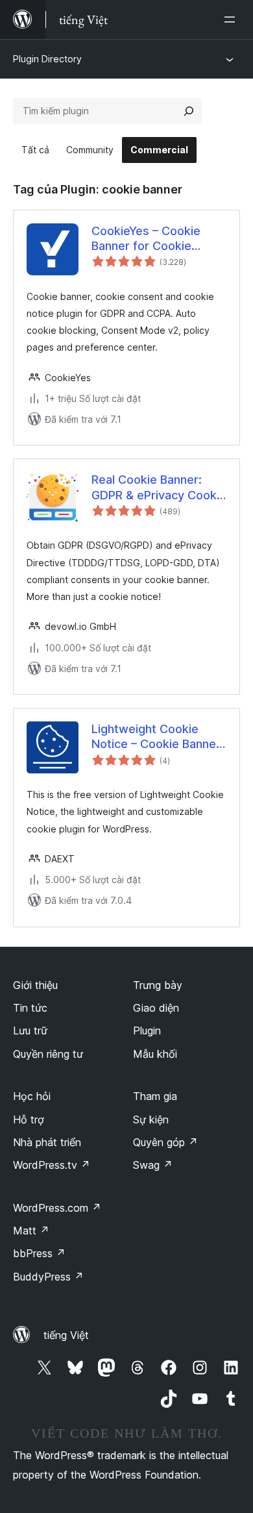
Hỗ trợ (28, 1119)
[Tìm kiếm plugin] (189, 111)
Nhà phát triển (47, 1142)
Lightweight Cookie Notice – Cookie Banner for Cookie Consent (156, 737)
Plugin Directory (47, 58)
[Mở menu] (232, 19)
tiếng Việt (66, 1335)
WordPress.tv (51, 1164)
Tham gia (155, 1096)
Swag (153, 1164)
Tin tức (30, 1007)
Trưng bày (157, 985)
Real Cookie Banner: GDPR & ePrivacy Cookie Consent (158, 488)
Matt (31, 1230)
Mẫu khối (155, 1053)
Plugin (147, 1030)
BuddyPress (48, 1276)
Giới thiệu (35, 985)
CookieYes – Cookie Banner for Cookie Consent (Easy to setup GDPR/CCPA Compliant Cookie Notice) (156, 239)
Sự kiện (151, 1119)
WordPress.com (57, 1207)
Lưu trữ (30, 1030)
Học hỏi (32, 1096)
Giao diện (156, 1007)
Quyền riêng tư (48, 1053)
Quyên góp (165, 1142)
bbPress (39, 1253)
